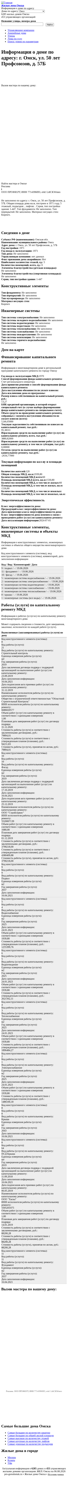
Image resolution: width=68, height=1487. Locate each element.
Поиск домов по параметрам (23, 41)
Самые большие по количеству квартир (29, 1432)
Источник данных (56, 1474)
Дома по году (15, 38)
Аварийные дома (17, 33)
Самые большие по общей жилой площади (31, 1435)
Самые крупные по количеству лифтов (28, 1441)
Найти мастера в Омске (14, 183)
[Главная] (6, 2)
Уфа (10, 1463)
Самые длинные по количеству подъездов (30, 1444)
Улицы (11, 36)
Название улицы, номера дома (18, 21)
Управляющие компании (21, 30)
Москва (12, 1457)
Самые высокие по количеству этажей (28, 1438)
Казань (11, 1460)
